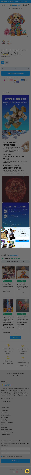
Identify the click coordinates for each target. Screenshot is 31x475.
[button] (27, 471)
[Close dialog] (29, 228)
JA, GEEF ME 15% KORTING (22, 240)
